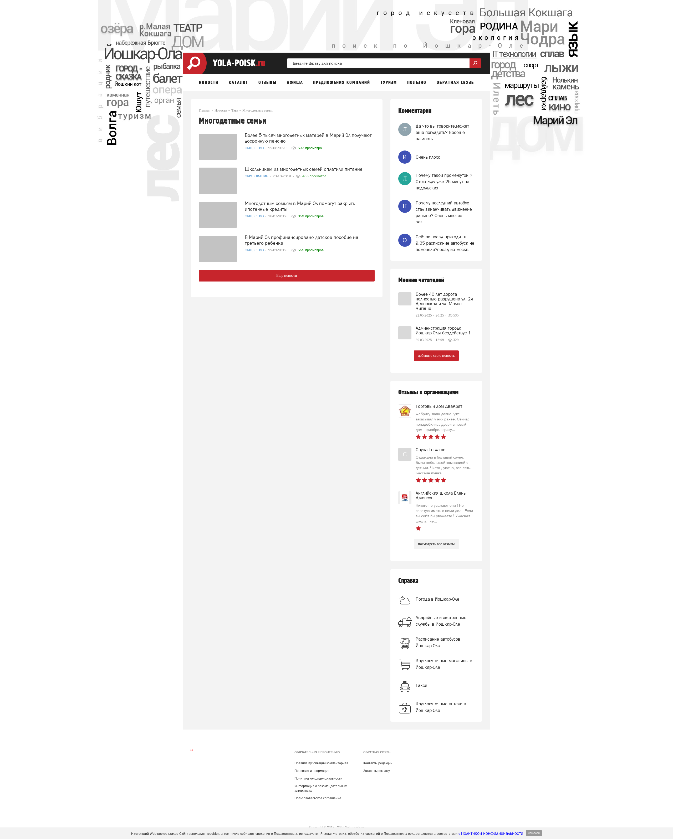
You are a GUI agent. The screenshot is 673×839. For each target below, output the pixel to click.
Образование (257, 176)
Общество (254, 148)
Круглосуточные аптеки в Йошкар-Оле (441, 707)
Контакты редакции (377, 763)
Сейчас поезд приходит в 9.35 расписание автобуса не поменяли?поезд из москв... (445, 243)
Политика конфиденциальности (318, 778)
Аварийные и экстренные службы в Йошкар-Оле (441, 620)
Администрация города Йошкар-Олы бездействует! (443, 330)
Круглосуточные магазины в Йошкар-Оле (444, 664)
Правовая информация (311, 771)
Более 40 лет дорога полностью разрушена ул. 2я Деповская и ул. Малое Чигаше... (444, 301)
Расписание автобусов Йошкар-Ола (438, 642)
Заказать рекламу (376, 771)
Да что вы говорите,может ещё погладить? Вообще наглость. (442, 132)
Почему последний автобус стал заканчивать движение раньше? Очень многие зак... (444, 212)
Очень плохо (428, 157)
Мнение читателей (421, 280)
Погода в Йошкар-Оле (437, 599)
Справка (408, 581)
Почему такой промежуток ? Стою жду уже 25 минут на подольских (444, 182)
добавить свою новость (436, 356)
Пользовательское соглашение (317, 798)
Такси (421, 685)
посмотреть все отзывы (436, 544)
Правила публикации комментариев (321, 763)
